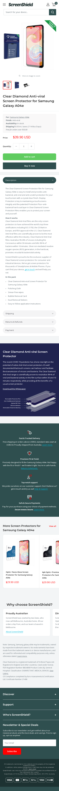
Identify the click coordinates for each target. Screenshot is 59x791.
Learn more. (47, 445)
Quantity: (7, 146)
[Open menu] (4, 4)
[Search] (52, 12)
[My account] (48, 4)
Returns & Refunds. (29, 468)
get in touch (30, 269)
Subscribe (12, 751)
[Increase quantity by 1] (31, 146)
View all (52, 526)
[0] (54, 4)
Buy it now (29, 165)
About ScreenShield (14, 631)
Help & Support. (41, 489)
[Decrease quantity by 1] (16, 146)
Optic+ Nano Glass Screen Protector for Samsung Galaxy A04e (19, 575)
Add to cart (29, 156)
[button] (29, 180)
